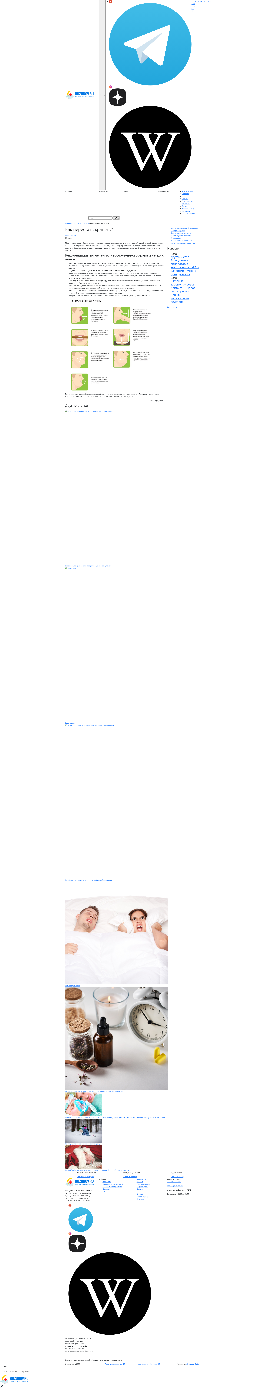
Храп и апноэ (70, 235)
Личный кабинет (188, 213)
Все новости (172, 307)
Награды (106, 1189)
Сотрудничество (143, 1184)
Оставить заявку (130, 1177)
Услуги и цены (187, 191)
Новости (185, 194)
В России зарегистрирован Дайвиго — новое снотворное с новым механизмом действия (183, 291)
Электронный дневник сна (181, 240)
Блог (184, 196)
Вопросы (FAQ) (188, 208)
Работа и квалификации (112, 1187)
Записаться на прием (85, 1177)
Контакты (186, 211)
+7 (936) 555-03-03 (193, 6)
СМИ (104, 1191)
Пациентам (141, 1179)
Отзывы (185, 199)
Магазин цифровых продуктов (183, 243)
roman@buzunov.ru (203, 1)
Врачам (140, 1182)
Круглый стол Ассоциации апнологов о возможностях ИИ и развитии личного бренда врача (185, 265)
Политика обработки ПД (115, 1364)
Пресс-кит (107, 1182)
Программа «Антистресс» (181, 233)
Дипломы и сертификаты (113, 1184)
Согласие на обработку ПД (149, 1364)
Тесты (184, 206)
